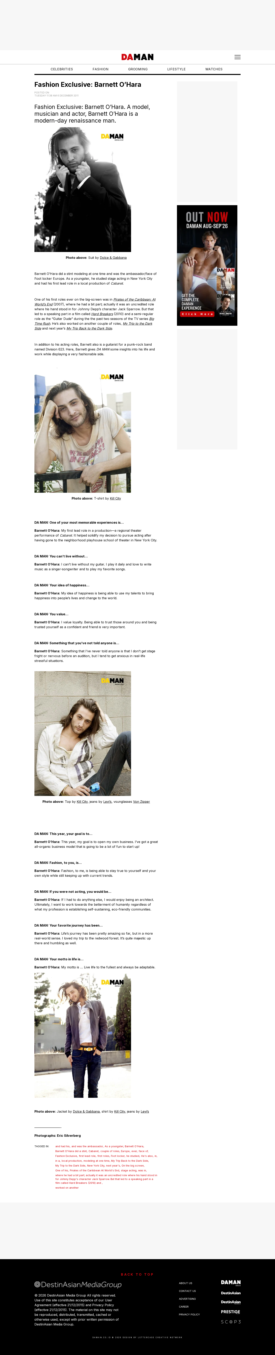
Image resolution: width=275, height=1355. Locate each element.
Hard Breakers (102, 314)
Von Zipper (141, 802)
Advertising (187, 1298)
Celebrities (62, 69)
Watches (214, 69)
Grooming (138, 69)
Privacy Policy (189, 1314)
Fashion (101, 69)
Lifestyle (176, 69)
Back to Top (137, 1274)
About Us (185, 1283)
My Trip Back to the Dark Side (89, 328)
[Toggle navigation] (238, 57)
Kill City (115, 498)
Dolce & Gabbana (113, 258)
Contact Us (187, 1291)
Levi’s (107, 802)
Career (184, 1306)
